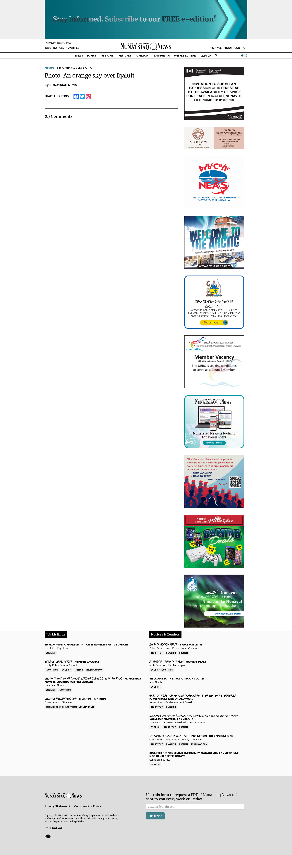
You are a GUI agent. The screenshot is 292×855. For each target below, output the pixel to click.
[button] (48, 836)
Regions (107, 55)
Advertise (72, 47)
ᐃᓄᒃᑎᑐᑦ (206, 55)
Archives (216, 47)
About (228, 47)
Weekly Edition (185, 55)
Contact (240, 47)
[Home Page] (146, 46)
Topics (91, 55)
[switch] (243, 55)
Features (124, 55)
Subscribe (155, 816)
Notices (58, 47)
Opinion (142, 55)
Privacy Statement (57, 806)
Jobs (48, 47)
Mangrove (57, 827)
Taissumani (162, 55)
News (79, 55)
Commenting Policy (87, 806)
